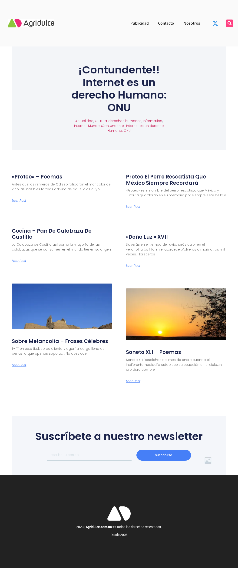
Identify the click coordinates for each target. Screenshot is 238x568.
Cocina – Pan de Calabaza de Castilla (52, 234)
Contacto (166, 23)
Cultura (101, 121)
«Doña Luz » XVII (147, 237)
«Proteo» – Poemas (37, 176)
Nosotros (191, 23)
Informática (152, 121)
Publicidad (139, 23)
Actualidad (84, 121)
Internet (80, 125)
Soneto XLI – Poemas (153, 352)
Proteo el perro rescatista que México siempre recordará (166, 179)
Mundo (94, 125)
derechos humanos (125, 121)
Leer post (19, 200)
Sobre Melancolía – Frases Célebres (60, 341)
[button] (229, 23)
